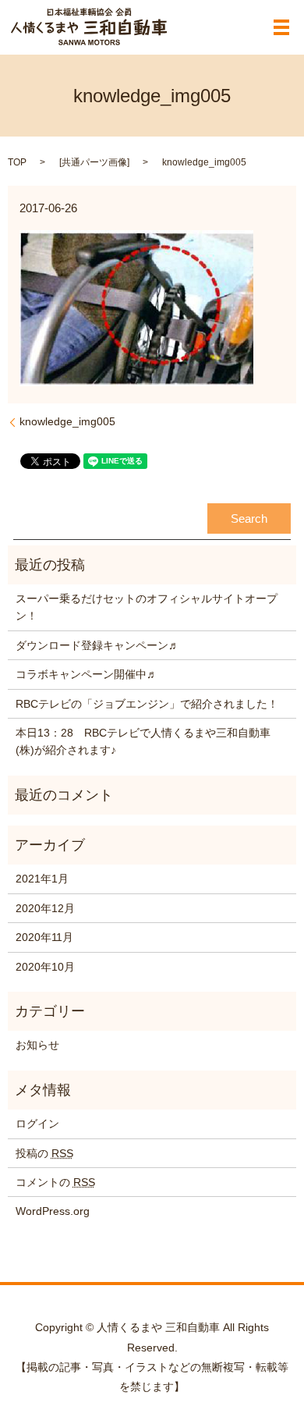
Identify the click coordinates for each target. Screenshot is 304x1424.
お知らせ (37, 1045)
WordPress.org (53, 1211)
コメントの (55, 1182)
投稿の (44, 1153)
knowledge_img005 (67, 421)
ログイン (37, 1123)
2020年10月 (45, 967)
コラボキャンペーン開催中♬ (86, 674)
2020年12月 (45, 908)
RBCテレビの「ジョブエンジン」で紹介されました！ (147, 704)
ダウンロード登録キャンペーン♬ (97, 645)
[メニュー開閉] (281, 27)
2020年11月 (44, 937)
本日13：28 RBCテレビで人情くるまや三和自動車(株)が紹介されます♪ (143, 741)
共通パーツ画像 (94, 162)
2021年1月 (42, 878)
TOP (17, 162)
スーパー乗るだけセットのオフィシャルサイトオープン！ (146, 607)
